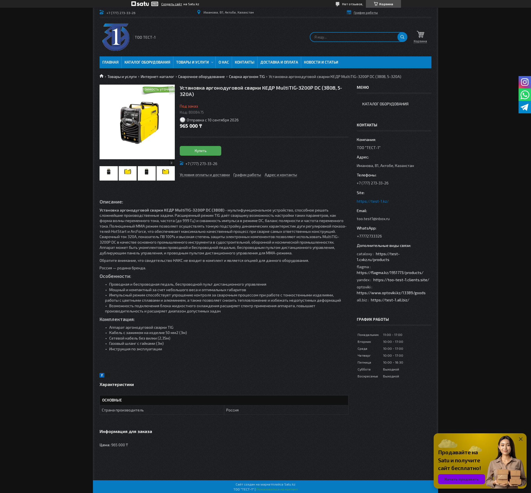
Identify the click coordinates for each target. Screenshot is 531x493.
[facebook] (102, 376)
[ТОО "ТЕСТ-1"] (115, 37)
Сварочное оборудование (201, 76)
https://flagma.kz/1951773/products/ (390, 272)
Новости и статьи (321, 62)
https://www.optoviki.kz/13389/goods (391, 292)
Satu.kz (289, 484)
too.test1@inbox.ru (373, 218)
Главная (110, 62)
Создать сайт (171, 4)
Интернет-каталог (157, 76)
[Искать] (402, 37)
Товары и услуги (192, 62)
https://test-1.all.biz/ (390, 300)
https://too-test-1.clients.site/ (401, 279)
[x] (108, 376)
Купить (201, 150)
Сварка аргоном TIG (247, 76)
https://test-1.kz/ (373, 201)
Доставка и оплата (279, 62)
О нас (223, 62)
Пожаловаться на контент (277, 489)
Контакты (244, 62)
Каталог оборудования (147, 62)
